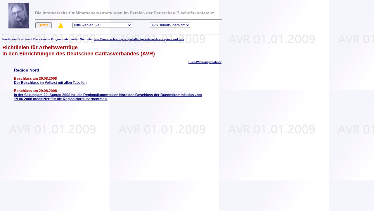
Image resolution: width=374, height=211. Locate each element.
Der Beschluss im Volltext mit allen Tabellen (50, 83)
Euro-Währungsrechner (204, 62)
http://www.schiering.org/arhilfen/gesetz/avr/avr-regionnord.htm (139, 39)
